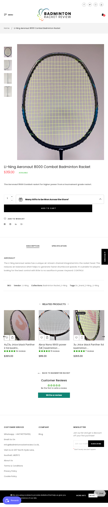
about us (8, 460)
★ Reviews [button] (105, 257)
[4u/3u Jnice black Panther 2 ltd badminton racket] (12, 337)
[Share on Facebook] (5, 224)
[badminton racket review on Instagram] (96, 5)
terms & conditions (13, 465)
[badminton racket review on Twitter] (90, 5)
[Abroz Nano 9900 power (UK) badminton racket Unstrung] (47, 337)
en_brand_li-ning (83, 285)
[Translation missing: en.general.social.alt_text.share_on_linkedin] (16, 224)
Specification (59, 246)
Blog (41, 434)
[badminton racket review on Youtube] (101, 5)
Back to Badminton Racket (56, 373)
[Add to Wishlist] (41, 337)
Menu (10, 15)
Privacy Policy (10, 471)
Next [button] (100, 102)
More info (81, 495)
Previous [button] (21, 102)
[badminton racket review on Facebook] (84, 5)
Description (32, 246)
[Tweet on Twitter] (10, 224)
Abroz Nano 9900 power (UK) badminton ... (52, 346)
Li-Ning (25, 285)
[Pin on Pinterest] (21, 224)
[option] (60, 102)
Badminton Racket (51, 285)
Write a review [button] (54, 395)
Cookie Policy (10, 476)
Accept (93, 495)
